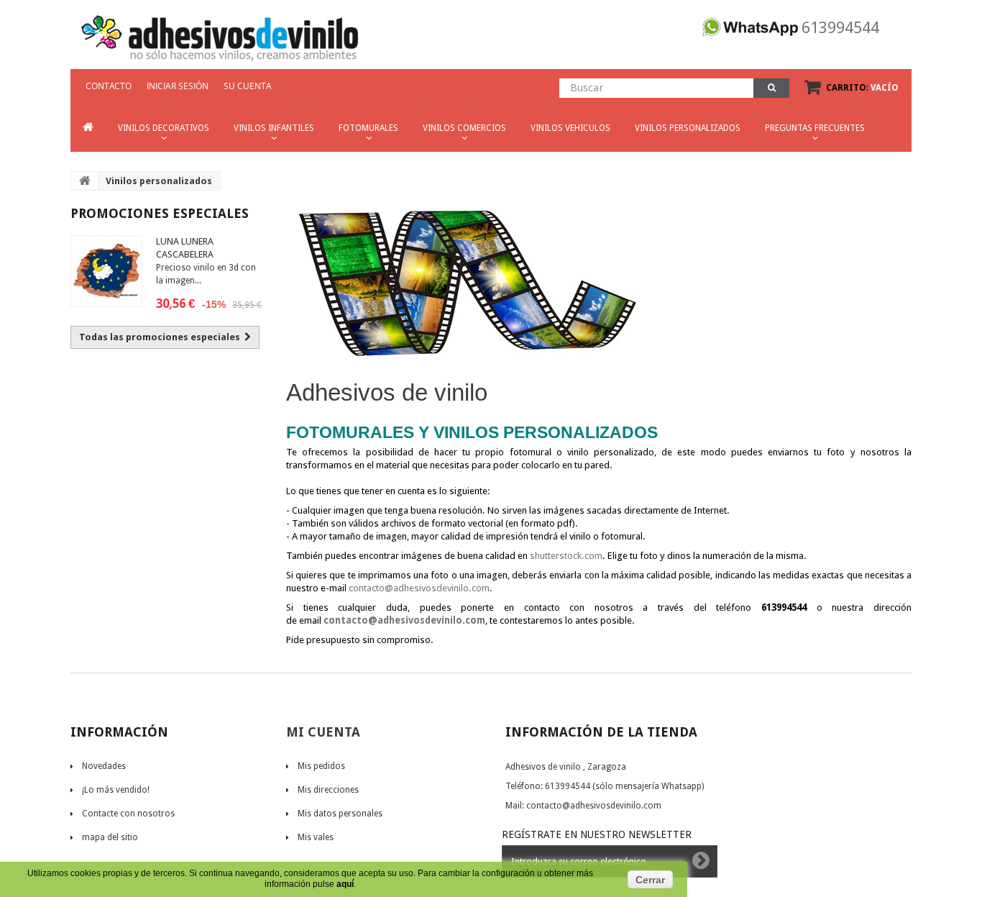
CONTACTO (109, 86)
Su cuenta (248, 86)
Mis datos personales (340, 814)
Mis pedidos (321, 766)
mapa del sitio (110, 837)
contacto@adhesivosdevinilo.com (419, 588)
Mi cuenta (323, 731)
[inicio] (88, 128)
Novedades (104, 766)
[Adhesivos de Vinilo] (219, 32)
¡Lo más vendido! (116, 790)
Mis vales (316, 837)
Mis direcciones (328, 790)
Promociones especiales (159, 213)
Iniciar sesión (177, 86)
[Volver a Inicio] (84, 180)
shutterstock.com (566, 555)
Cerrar (650, 879)
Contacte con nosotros (128, 814)
